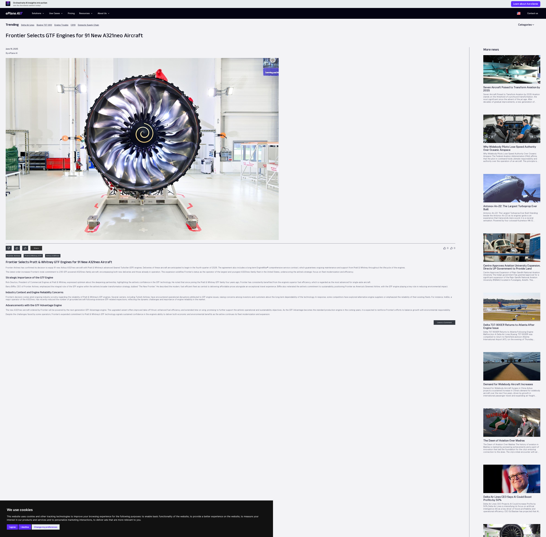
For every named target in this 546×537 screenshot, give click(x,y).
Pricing (71, 13)
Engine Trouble (61, 25)
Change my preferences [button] (45, 527)
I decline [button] (25, 527)
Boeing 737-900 (44, 25)
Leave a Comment (444, 323)
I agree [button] (12, 527)
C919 (73, 25)
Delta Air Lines (27, 25)
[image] (511, 69)
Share (36, 248)
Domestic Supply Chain (88, 25)
